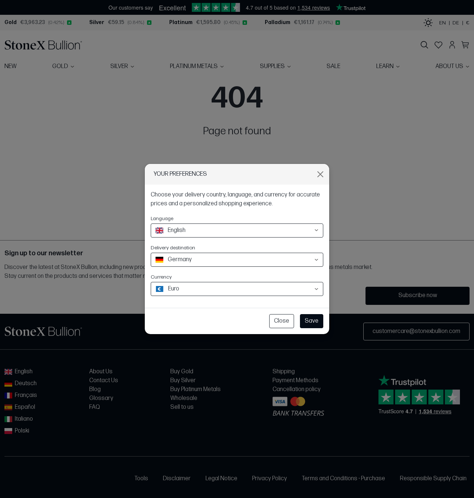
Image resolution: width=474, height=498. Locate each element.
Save (311, 320)
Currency (161, 277)
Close (281, 320)
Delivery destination (173, 248)
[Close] (320, 174)
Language (162, 218)
